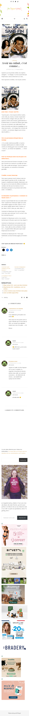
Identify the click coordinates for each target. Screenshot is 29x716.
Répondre (11, 312)
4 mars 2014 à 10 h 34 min (18, 342)
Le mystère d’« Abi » (7, 275)
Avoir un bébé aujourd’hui (10, 292)
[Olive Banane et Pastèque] (14, 9)
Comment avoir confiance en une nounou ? (6, 268)
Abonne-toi (22, 518)
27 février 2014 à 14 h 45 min (15, 310)
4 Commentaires (19, 69)
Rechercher (23, 460)
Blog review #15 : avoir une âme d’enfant (15, 285)
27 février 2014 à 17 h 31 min (15, 363)
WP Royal (18, 713)
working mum (13, 361)
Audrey (6, 297)
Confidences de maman (16, 308)
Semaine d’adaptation (20, 267)
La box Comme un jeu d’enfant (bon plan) (15, 291)
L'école (14, 60)
